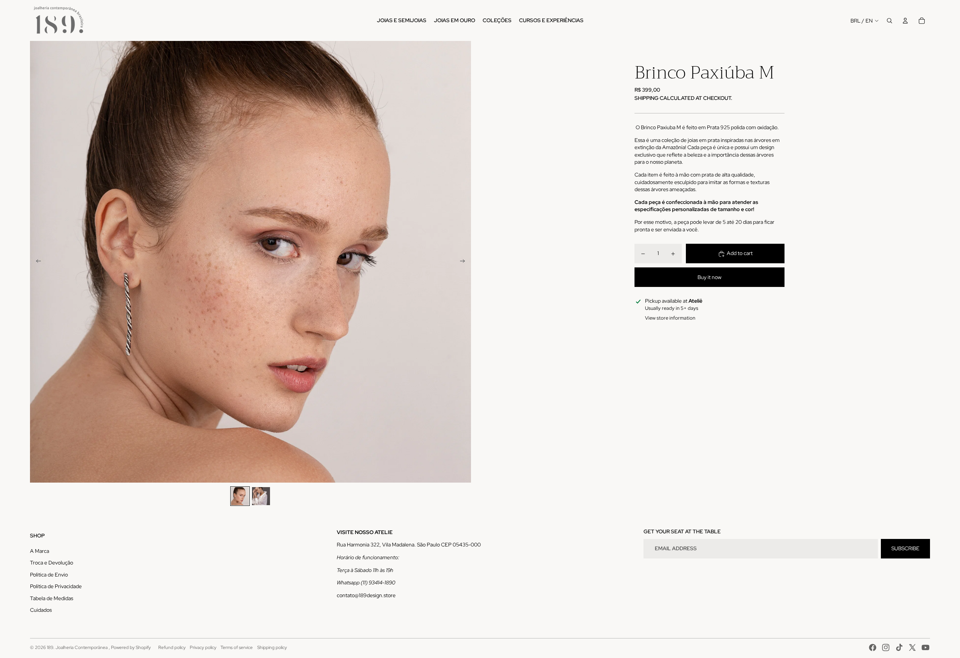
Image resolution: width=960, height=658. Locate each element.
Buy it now (710, 277)
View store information (670, 318)
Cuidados (41, 610)
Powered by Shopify (131, 647)
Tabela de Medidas (51, 598)
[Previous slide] (36, 262)
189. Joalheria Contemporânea (78, 647)
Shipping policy (272, 647)
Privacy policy (203, 647)
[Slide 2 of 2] (261, 496)
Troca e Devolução (51, 562)
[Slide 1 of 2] (240, 496)
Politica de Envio (49, 574)
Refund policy (172, 647)
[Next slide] (465, 262)
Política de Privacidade (56, 586)
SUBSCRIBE (905, 548)
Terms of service (236, 647)
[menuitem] (401, 20)
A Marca (39, 551)
